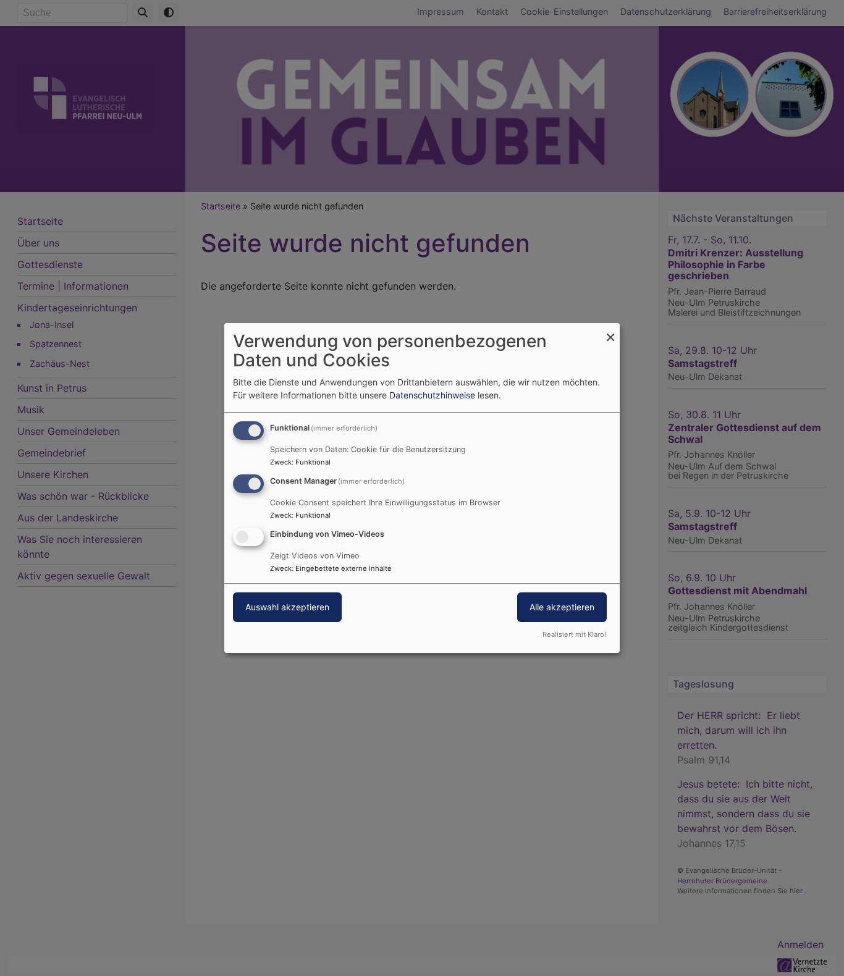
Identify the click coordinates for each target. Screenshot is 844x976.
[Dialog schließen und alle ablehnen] (610, 331)
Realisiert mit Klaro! (574, 634)
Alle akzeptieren (562, 607)
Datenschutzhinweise (432, 395)
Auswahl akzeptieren (287, 607)
